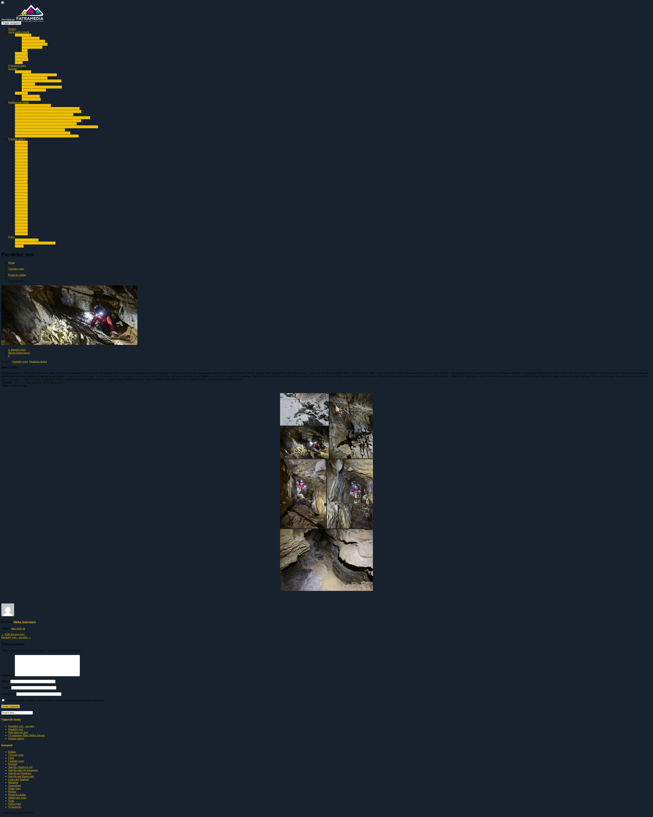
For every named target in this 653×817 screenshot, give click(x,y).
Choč (11, 758)
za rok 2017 (21, 163)
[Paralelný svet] (69, 343)
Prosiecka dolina (30, 38)
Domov (12, 29)
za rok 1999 (21, 218)
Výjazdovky (21, 59)
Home (11, 262)
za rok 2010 (21, 184)
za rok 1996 (21, 227)
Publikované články (18, 102)
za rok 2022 (21, 148)
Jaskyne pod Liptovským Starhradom (42, 87)
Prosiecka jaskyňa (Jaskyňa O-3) (39, 74)
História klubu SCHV (26, 240)
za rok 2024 (21, 142)
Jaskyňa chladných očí (34, 90)
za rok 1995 (21, 230)
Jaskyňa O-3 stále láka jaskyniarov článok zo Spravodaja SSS (48, 120)
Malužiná (13, 782)
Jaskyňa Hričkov (31, 96)
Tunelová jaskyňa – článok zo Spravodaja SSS (40, 129)
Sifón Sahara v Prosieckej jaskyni (33, 105)
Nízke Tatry (21, 53)
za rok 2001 (21, 212)
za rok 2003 (21, 206)
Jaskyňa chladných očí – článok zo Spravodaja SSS (42, 132)
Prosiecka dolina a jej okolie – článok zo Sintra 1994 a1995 (47, 136)
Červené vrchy (16, 754)
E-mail (6, 687)
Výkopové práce (17, 65)
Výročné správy (16, 139)
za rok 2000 (21, 215)
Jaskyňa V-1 (28, 84)
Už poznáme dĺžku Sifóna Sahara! (26, 735)
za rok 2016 (21, 166)
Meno (5, 681)
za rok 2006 (21, 197)
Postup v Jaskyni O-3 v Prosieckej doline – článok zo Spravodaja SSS (52, 117)
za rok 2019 (21, 157)
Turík (25, 50)
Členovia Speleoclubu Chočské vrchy (35, 243)
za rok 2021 (21, 151)
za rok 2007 (21, 194)
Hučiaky (12, 764)
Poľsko (12, 791)
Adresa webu (8, 693)
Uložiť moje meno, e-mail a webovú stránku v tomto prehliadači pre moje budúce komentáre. (55, 700)
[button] (304, 409)
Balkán (19, 62)
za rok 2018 (21, 160)
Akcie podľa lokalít (18, 32)
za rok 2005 (21, 200)
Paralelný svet (15, 729)
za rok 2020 (21, 154)
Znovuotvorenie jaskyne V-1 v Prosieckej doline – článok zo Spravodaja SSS (56, 126)
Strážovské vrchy (17, 797)
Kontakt (19, 246)
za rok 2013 (21, 175)
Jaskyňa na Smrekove (33, 41)
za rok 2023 (21, 145)
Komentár (7, 675)
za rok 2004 (21, 203)
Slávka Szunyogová (19, 352)
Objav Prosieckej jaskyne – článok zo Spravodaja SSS (44, 114)
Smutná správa (16, 738)
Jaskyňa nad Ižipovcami (34, 44)
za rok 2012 (21, 178)
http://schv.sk (18, 628)
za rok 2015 (21, 169)
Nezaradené (14, 785)
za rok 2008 (21, 191)
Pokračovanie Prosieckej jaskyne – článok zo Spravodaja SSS (48, 111)
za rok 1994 (21, 233)
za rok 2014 (21, 172)
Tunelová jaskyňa (31, 99)
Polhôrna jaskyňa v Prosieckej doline (41, 81)
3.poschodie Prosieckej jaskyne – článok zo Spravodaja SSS (47, 108)
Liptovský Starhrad (32, 47)
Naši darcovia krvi (12, 634)
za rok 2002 (21, 209)
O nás (11, 236)
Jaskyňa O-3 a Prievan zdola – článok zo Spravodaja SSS (46, 123)
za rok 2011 (21, 181)
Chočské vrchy (23, 35)
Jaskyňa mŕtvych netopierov (23, 770)
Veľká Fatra (21, 56)
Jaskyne (12, 68)
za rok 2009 (21, 188)
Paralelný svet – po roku (16, 637)
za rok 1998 (21, 221)
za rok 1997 (21, 224)
